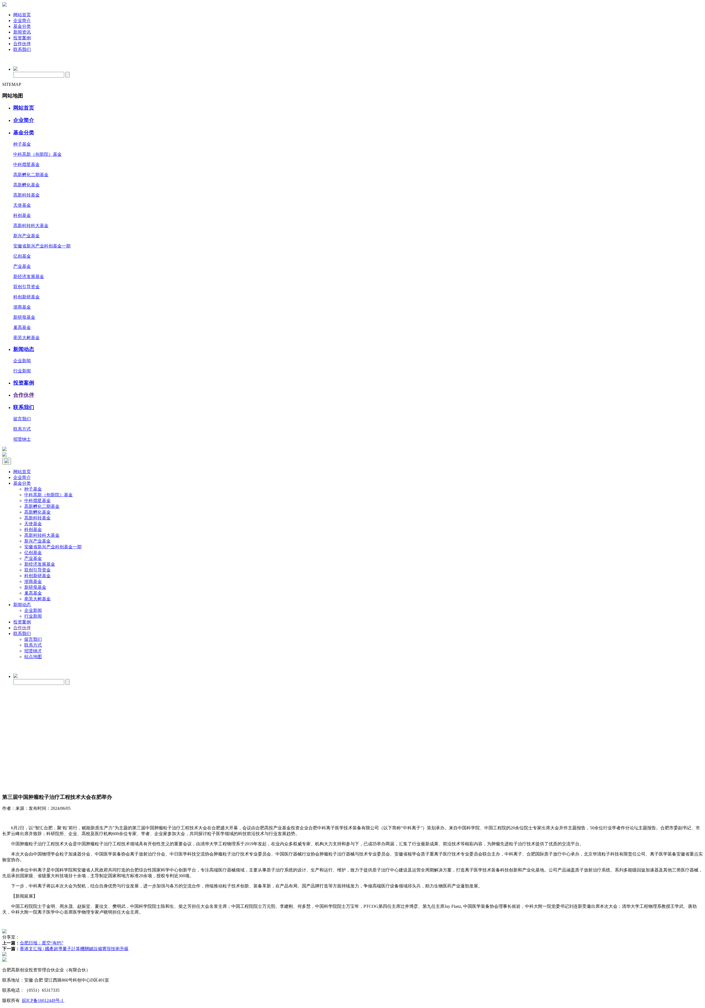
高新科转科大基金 (30, 225)
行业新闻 (22, 371)
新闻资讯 (22, 32)
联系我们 (22, 49)
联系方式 (22, 429)
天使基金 (22, 205)
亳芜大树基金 (26, 337)
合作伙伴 (22, 43)
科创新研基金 (26, 297)
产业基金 (22, 266)
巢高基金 (22, 327)
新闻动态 (23, 349)
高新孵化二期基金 (30, 174)
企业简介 (22, 20)
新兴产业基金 (26, 235)
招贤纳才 (33, 651)
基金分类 (22, 26)
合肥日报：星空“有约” (41, 943)
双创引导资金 (26, 286)
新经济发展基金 (28, 276)
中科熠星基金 (26, 164)
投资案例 (22, 38)
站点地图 (33, 656)
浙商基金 (22, 307)
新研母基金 (24, 317)
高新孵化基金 (26, 184)
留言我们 (22, 418)
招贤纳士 (22, 439)
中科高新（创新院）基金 (37, 154)
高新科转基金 (26, 195)
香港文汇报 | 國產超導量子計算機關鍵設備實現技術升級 (74, 948)
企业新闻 (22, 360)
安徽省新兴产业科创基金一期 (41, 246)
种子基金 (22, 144)
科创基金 (22, 215)
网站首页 (22, 14)
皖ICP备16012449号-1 (43, 1000)
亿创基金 (22, 256)
